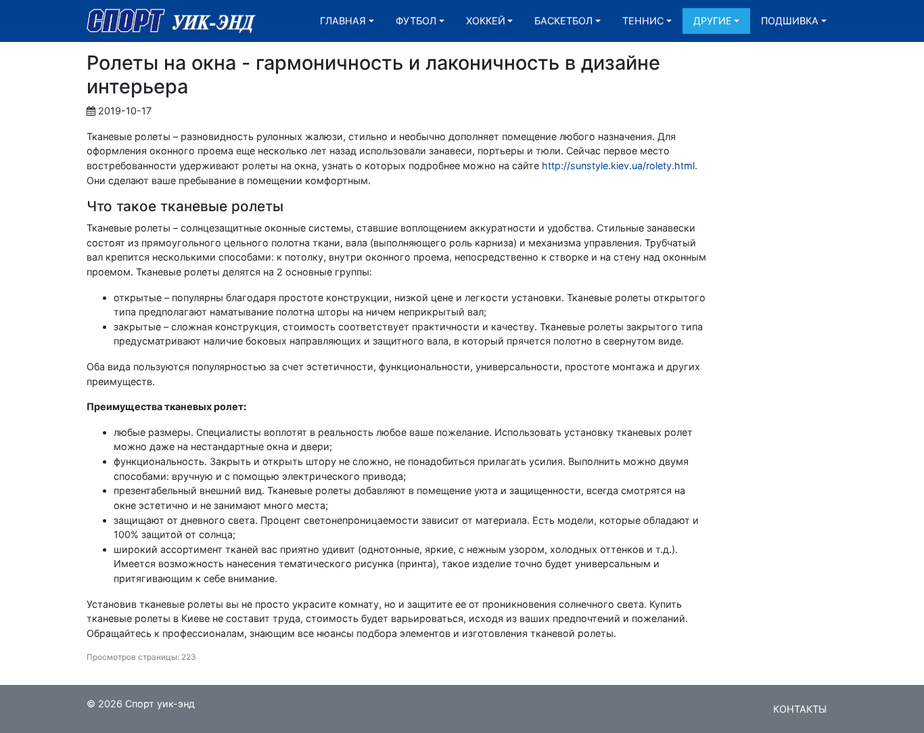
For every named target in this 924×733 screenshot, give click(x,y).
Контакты (800, 709)
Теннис (643, 20)
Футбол (416, 20)
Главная (343, 20)
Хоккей (485, 20)
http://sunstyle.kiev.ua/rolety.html (618, 165)
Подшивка (789, 20)
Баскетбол (563, 20)
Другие (712, 20)
